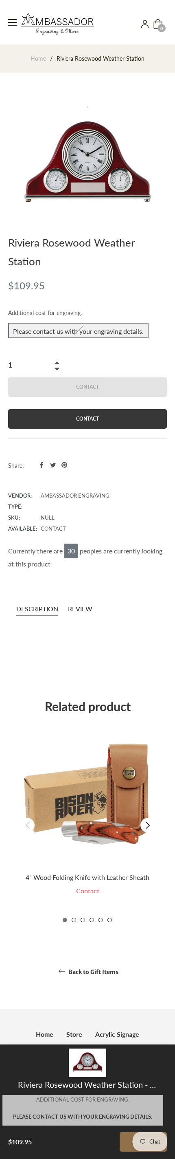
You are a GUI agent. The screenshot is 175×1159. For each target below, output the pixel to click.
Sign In (145, 24)
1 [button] (65, 920)
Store (74, 1034)
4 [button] (92, 920)
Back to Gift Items (92, 972)
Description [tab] (37, 609)
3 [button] (83, 920)
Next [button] (147, 825)
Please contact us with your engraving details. (78, 331)
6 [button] (109, 920)
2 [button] (74, 920)
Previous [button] (27, 825)
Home (38, 58)
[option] (87, 825)
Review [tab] (81, 609)
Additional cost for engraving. (45, 312)
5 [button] (100, 920)
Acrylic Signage (117, 1034)
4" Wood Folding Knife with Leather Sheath (87, 877)
